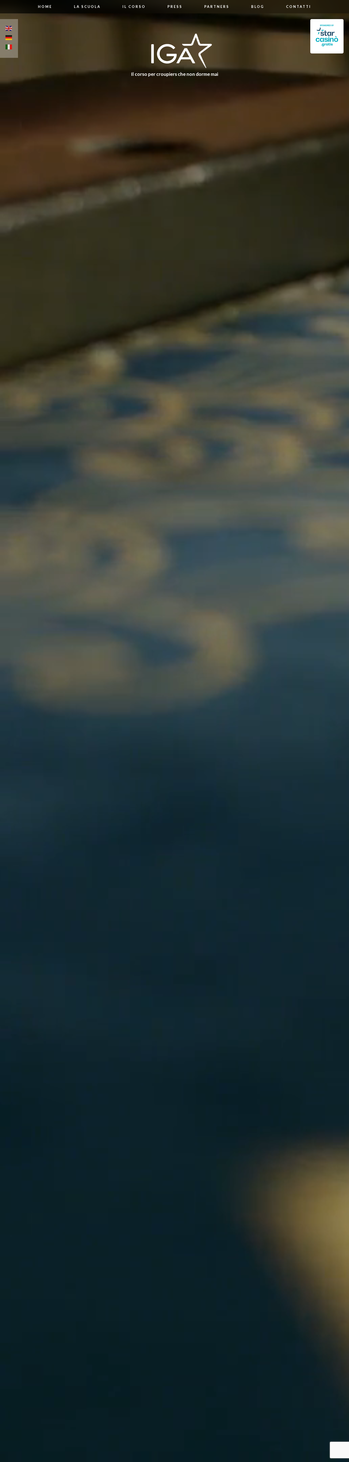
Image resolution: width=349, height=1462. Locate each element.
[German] (9, 38)
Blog (257, 6)
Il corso (134, 6)
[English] (9, 29)
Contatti (298, 6)
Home (45, 6)
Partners (216, 6)
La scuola (87, 6)
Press (174, 6)
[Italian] (9, 47)
